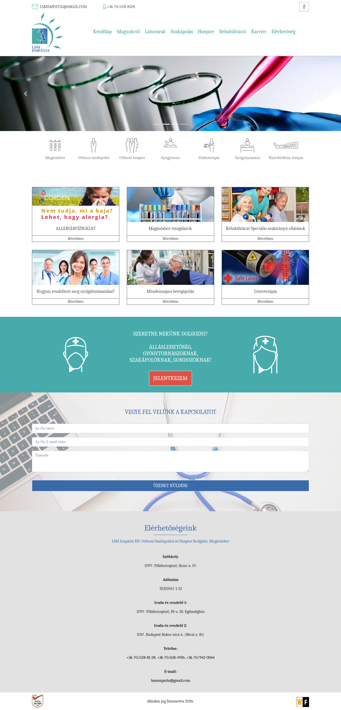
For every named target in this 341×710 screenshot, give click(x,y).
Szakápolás (182, 31)
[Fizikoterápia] (209, 149)
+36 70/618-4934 (171, 657)
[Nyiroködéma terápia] (286, 149)
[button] (25, 93)
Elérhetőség (283, 31)
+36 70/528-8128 (121, 6)
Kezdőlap (102, 31)
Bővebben (76, 238)
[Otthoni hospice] (132, 149)
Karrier (258, 31)
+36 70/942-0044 (200, 657)
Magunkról (128, 31)
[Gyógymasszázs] (247, 149)
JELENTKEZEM (170, 378)
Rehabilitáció (232, 31)
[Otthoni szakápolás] (93, 149)
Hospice (206, 31)
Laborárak (155, 31)
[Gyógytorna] (170, 149)
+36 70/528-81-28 (141, 657)
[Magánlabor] (55, 149)
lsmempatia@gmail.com (63, 6)
